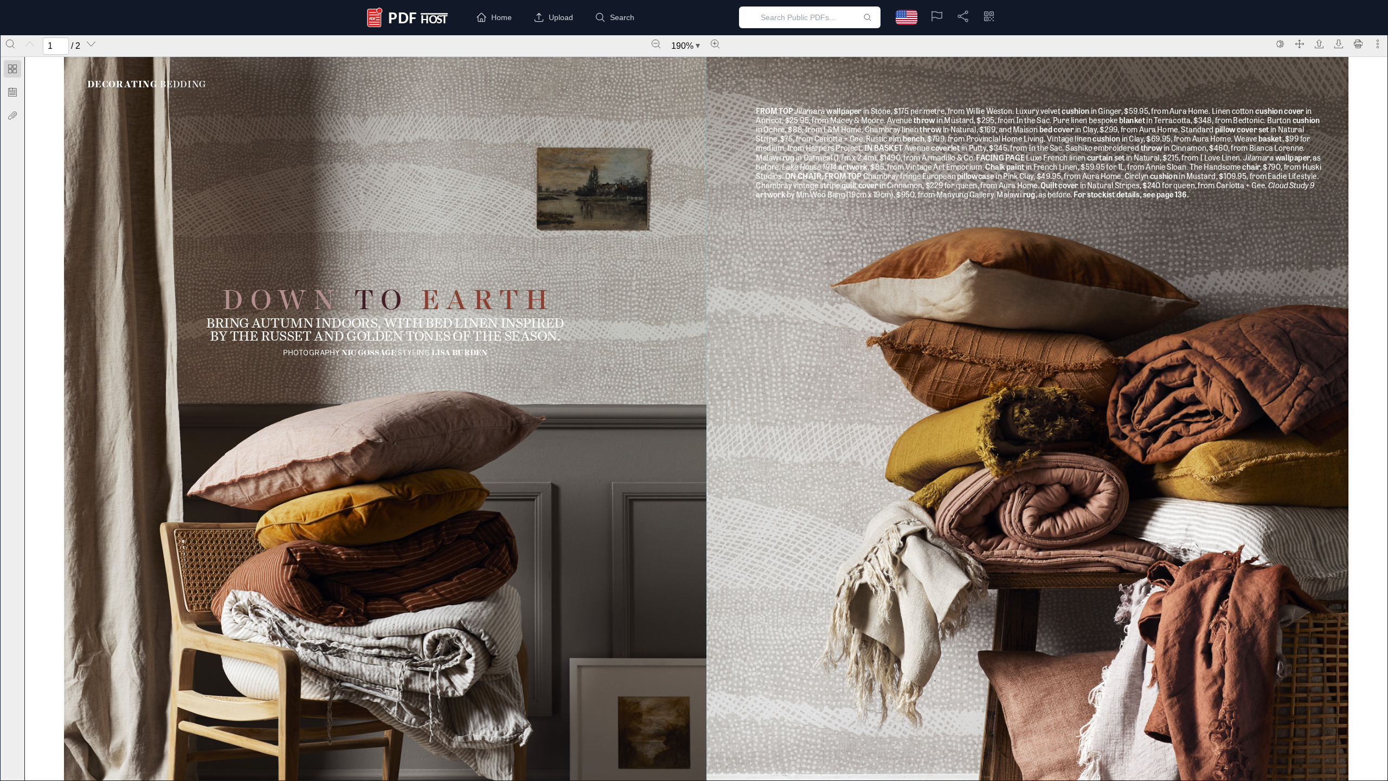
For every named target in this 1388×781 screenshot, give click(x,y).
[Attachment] (12, 115)
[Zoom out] (656, 44)
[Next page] (91, 44)
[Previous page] (29, 44)
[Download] (1338, 44)
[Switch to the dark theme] (1280, 44)
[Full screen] (1299, 44)
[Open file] (1319, 44)
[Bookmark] (12, 92)
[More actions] (1377, 44)
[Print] (1358, 44)
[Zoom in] (715, 44)
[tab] (12, 70)
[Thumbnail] (12, 69)
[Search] (10, 44)
